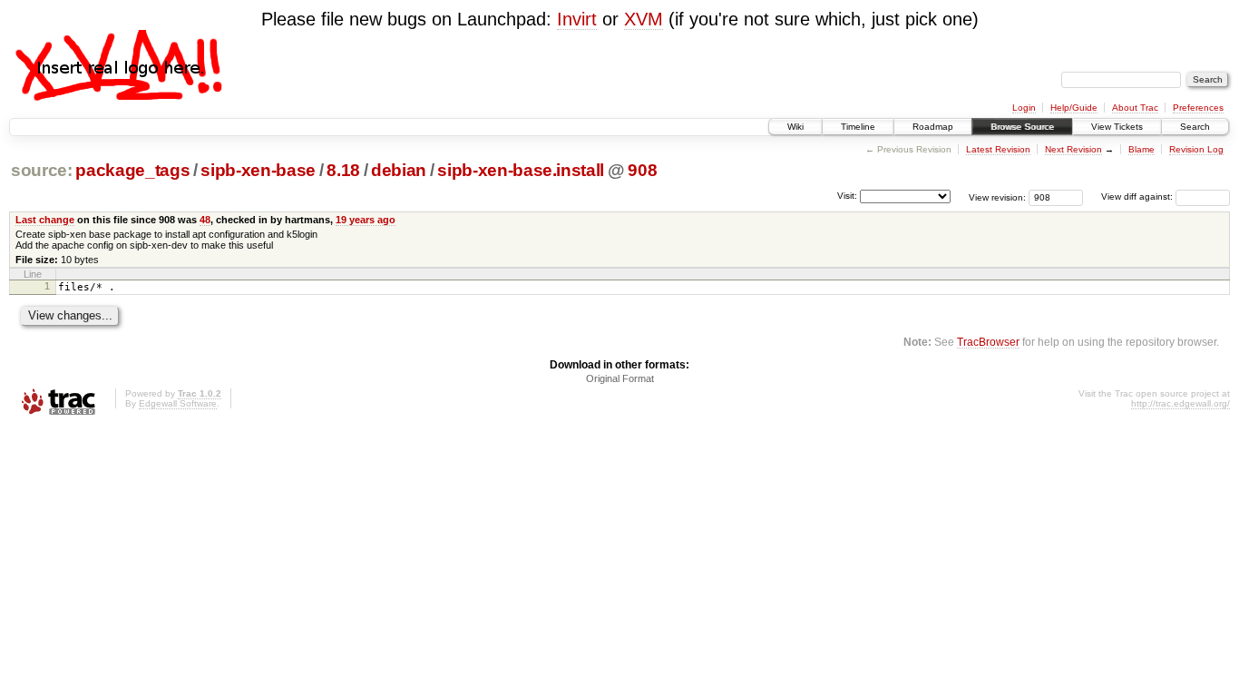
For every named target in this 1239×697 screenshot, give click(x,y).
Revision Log (1196, 149)
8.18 (343, 170)
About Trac (1135, 108)
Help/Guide (1074, 108)
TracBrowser (988, 342)
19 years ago (365, 219)
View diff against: (1138, 196)
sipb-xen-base (258, 170)
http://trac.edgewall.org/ (1180, 403)
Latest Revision (998, 149)
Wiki (795, 127)
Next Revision (1073, 149)
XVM (643, 19)
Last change (44, 219)
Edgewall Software (178, 403)
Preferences (1198, 108)
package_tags (132, 170)
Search (1195, 127)
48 (205, 219)
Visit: (847, 196)
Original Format (620, 378)
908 (642, 170)
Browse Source (1022, 127)
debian (398, 170)
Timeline (858, 127)
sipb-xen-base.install (520, 170)
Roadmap (932, 127)
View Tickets (1117, 127)
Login (1024, 108)
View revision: (997, 196)
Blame (1141, 149)
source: (42, 170)
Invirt (577, 19)
